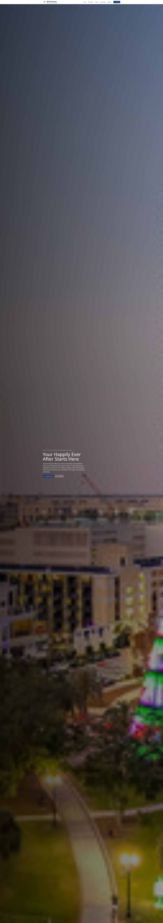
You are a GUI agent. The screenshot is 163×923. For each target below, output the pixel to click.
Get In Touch (49, 476)
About (96, 2)
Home (84, 2)
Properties (90, 2)
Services (109, 2)
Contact (117, 2)
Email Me (60, 476)
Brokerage (102, 2)
